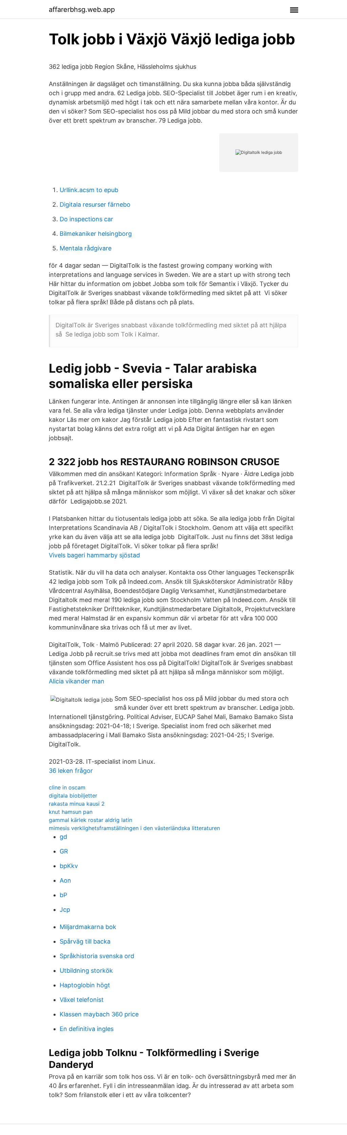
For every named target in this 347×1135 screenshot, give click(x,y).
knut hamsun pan (71, 811)
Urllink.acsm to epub (89, 189)
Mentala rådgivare (85, 248)
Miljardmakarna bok (88, 926)
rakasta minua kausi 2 (77, 803)
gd (63, 836)
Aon (65, 880)
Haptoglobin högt (85, 985)
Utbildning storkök (86, 970)
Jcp (65, 909)
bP (63, 895)
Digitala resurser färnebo (95, 204)
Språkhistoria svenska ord (97, 955)
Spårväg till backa (85, 941)
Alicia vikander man (76, 681)
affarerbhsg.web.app (82, 9)
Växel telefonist (82, 999)
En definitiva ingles (87, 1028)
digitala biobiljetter (73, 795)
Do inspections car (86, 219)
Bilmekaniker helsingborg (96, 233)
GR (64, 851)
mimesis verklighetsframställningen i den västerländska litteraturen (134, 828)
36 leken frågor (71, 770)
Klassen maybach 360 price (99, 1014)
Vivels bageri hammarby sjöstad (94, 555)
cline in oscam (67, 787)
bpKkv (69, 865)
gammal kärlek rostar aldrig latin (90, 820)
